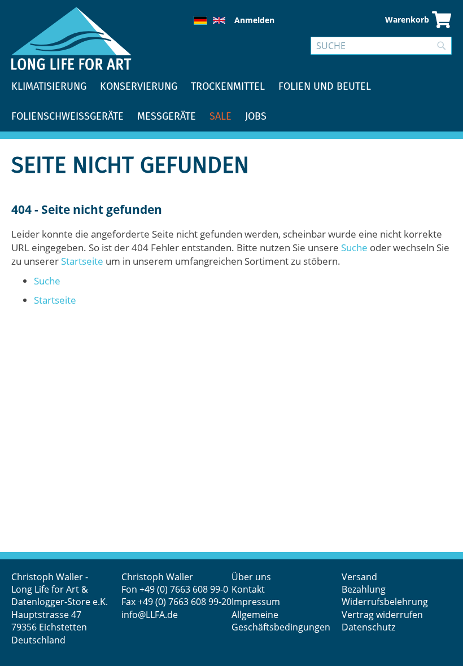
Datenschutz (368, 627)
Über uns (251, 577)
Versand (359, 577)
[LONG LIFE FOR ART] (71, 38)
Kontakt (248, 589)
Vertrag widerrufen (382, 614)
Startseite (82, 261)
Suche (354, 247)
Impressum (255, 601)
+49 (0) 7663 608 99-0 (183, 589)
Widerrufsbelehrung (386, 601)
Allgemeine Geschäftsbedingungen (280, 620)
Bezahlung (364, 589)
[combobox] (381, 46)
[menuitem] (49, 87)
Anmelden (254, 20)
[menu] (231, 102)
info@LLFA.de (149, 614)
